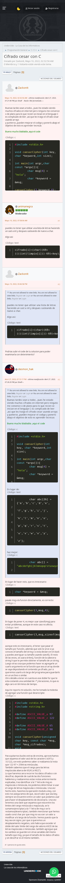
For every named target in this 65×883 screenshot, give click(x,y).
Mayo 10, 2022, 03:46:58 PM (16, 284)
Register (19, 295)
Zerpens (50, 880)
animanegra (25, 206)
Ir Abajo (7, 72)
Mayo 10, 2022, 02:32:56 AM (16, 98)
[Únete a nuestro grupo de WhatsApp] (54, 872)
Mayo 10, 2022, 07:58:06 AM (16, 220)
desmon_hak (25, 369)
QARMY (58, 880)
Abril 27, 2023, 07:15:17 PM (16, 379)
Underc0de (8, 864)
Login (28, 295)
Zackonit (23, 87)
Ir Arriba (7, 852)
